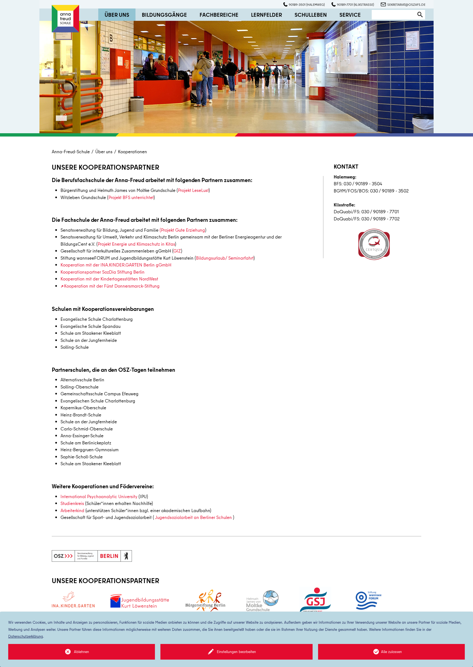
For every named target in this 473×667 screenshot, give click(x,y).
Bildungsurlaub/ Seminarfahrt (224, 258)
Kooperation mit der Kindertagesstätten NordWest (109, 279)
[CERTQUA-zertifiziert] (374, 244)
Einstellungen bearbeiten (236, 651)
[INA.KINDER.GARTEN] (73, 599)
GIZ (177, 251)
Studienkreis (72, 503)
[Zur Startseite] (65, 18)
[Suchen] (420, 14)
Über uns (104, 151)
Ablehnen (81, 651)
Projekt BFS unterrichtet (131, 197)
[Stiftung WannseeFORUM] (368, 600)
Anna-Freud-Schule (71, 151)
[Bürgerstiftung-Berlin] (205, 601)
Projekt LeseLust (193, 190)
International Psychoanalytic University (98, 496)
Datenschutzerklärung (25, 636)
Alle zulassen (391, 651)
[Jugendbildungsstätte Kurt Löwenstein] (139, 601)
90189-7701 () (355, 4)
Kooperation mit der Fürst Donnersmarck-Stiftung (112, 286)
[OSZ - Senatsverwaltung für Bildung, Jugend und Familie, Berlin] (92, 556)
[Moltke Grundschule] (262, 600)
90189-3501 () (307, 4)
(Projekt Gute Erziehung (182, 230)
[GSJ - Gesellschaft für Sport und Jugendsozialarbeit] (315, 601)
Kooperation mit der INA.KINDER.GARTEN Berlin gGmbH (115, 265)
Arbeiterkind (72, 510)
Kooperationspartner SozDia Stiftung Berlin (102, 272)
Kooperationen (132, 151)
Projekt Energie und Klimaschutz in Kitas (136, 244)
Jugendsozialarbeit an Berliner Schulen (193, 517)
